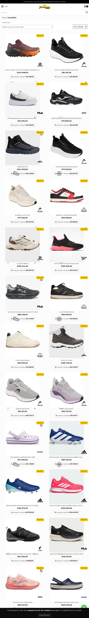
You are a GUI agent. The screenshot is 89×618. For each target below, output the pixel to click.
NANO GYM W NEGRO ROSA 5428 (66, 263)
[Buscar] (86, 12)
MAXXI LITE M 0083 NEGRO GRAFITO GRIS (23, 312)
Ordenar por (6, 22)
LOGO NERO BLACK (66, 312)
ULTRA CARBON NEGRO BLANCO (66, 70)
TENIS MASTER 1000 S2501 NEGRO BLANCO (66, 118)
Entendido (44, 615)
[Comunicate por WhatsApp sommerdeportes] (84, 607)
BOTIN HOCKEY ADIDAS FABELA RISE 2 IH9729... (66, 505)
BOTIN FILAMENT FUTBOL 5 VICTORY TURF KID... (22, 554)
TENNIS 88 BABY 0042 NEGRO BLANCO (23, 118)
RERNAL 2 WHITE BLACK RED (66, 215)
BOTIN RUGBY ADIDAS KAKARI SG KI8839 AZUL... (66, 457)
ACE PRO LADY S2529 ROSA (22, 602)
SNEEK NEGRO (22, 167)
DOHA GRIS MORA (66, 409)
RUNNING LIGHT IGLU (22, 215)
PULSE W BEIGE (22, 263)
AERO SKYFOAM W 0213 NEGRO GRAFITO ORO (66, 554)
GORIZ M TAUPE (66, 360)
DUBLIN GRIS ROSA (22, 409)
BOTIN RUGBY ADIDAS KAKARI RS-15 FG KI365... (22, 505)
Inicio (4, 18)
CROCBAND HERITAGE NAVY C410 (66, 602)
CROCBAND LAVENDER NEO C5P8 (22, 457)
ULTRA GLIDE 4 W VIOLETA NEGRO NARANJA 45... (22, 70)
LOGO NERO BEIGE (23, 360)
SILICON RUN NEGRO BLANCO (66, 167)
